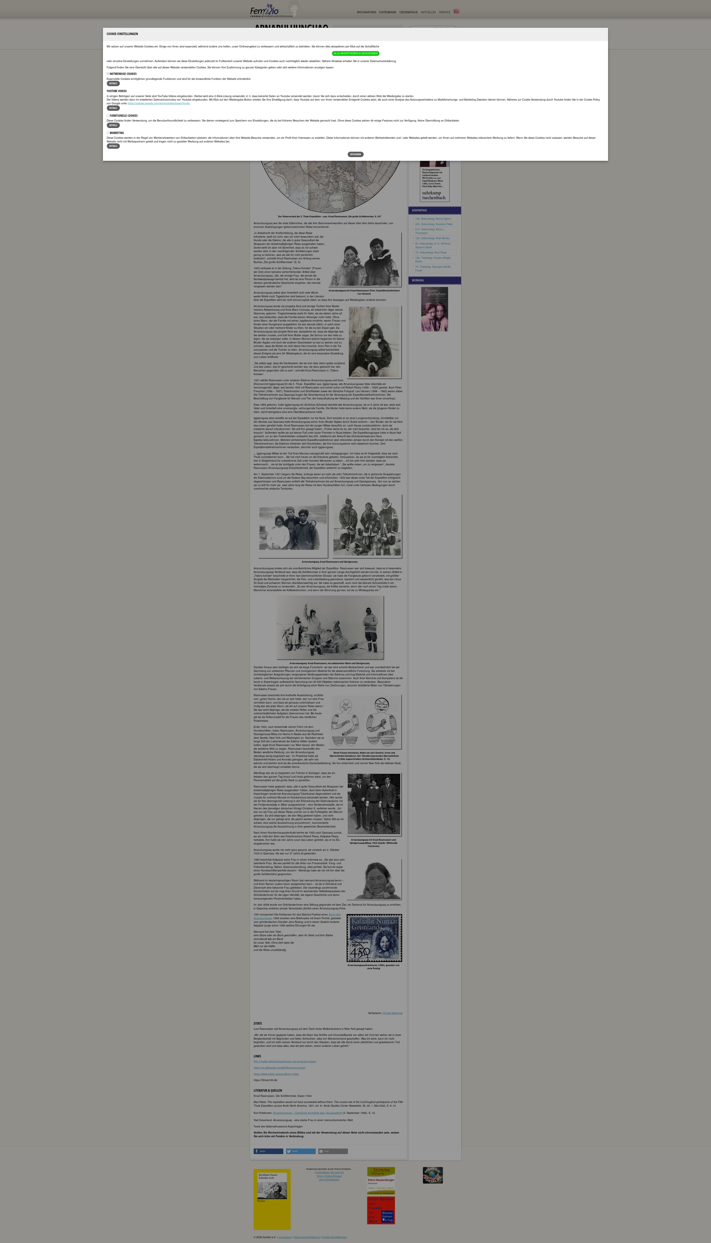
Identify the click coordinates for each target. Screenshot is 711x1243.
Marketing (116, 133)
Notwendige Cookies (123, 74)
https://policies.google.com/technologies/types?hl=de (158, 103)
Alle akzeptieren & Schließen (356, 53)
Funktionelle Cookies (123, 116)
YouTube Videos (117, 91)
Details (113, 83)
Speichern (355, 154)
